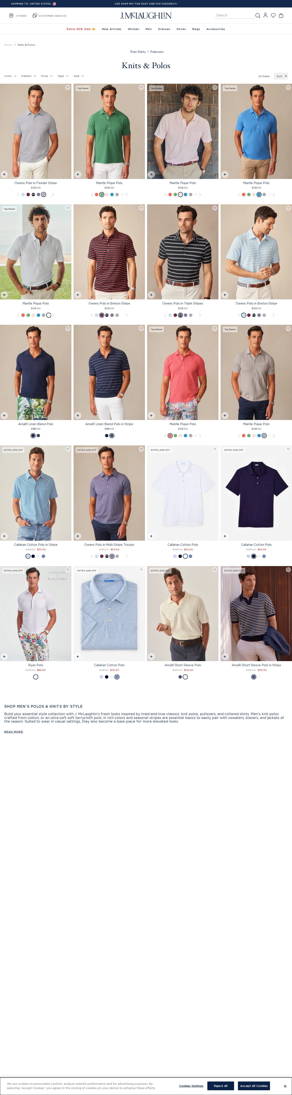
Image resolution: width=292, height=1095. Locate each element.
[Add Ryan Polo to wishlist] (67, 569)
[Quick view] (4, 175)
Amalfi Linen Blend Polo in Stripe (109, 424)
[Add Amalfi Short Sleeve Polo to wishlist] (214, 569)
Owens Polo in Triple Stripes (182, 303)
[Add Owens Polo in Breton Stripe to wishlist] (141, 208)
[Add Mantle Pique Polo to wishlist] (141, 87)
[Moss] (101, 194)
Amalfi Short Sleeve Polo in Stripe (256, 665)
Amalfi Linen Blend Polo (35, 424)
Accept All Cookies (254, 1085)
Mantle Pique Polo (109, 182)
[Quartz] (106, 194)
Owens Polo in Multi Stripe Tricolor (109, 544)
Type (61, 76)
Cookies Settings (191, 1085)
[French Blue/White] (28, 556)
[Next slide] (68, 131)
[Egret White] (185, 676)
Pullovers (157, 51)
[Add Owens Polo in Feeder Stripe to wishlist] (67, 87)
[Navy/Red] (28, 194)
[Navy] (33, 435)
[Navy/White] (33, 194)
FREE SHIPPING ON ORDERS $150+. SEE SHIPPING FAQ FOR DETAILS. (146, 4)
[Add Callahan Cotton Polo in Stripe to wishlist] (67, 449)
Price (44, 76)
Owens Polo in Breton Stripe (109, 303)
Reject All (220, 1085)
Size (76, 76)
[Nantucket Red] (96, 194)
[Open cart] (281, 15)
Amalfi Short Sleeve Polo (183, 665)
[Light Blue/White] (23, 194)
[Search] (257, 15)
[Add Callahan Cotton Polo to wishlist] (214, 449)
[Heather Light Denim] (43, 556)
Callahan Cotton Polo (183, 544)
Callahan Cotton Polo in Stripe (36, 544)
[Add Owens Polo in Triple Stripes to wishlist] (214, 208)
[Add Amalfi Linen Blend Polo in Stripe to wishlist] (141, 328)
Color (8, 76)
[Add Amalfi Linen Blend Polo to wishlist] (67, 328)
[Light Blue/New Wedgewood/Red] (38, 194)
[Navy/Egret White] (180, 676)
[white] (38, 556)
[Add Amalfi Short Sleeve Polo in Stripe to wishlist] (288, 569)
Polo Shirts (138, 51)
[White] (122, 194)
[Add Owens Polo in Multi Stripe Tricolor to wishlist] (141, 449)
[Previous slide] (3, 131)
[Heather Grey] (117, 194)
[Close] (285, 1086)
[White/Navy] (43, 194)
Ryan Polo (35, 665)
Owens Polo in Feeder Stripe (36, 182)
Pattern (26, 76)
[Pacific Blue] (112, 194)
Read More (13, 731)
